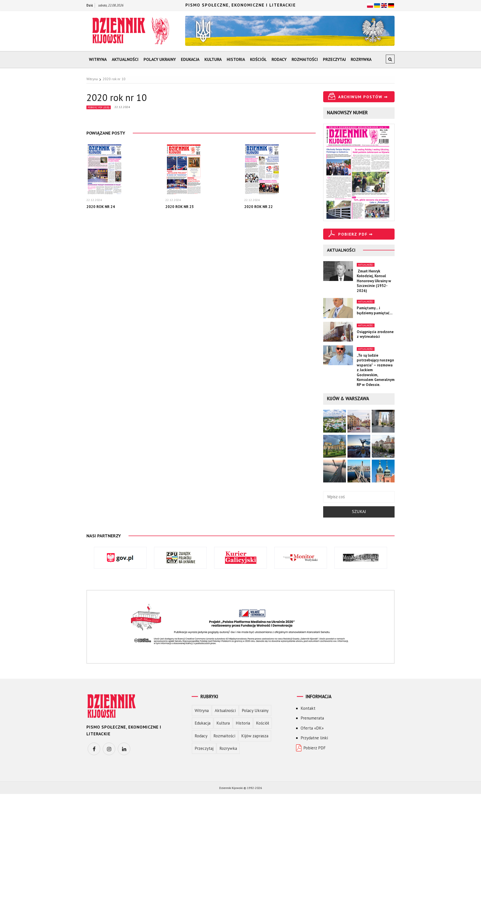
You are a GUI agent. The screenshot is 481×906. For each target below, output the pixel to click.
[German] (391, 5)
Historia (236, 59)
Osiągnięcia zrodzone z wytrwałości (375, 334)
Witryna (98, 59)
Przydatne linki (314, 738)
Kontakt (308, 708)
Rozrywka (361, 59)
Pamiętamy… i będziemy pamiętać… (375, 310)
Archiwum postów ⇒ (363, 96)
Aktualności (125, 59)
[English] (384, 5)
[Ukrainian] (377, 5)
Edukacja (190, 59)
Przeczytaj (334, 59)
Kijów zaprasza (254, 736)
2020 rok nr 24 (100, 206)
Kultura (213, 59)
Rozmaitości (305, 59)
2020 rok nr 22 (258, 206)
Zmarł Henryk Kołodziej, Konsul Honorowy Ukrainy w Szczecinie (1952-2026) (374, 281)
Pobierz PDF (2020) (98, 107)
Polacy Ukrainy (160, 59)
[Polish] (370, 5)
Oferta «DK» (312, 728)
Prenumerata (312, 718)
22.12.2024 (122, 107)
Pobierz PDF (314, 748)
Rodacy (279, 59)
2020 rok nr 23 (179, 206)
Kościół (258, 59)
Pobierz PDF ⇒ (355, 234)
